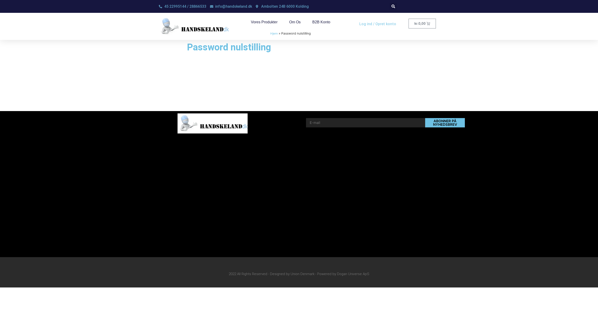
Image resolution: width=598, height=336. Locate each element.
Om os (295, 22)
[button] (393, 6)
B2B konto (321, 22)
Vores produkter (264, 22)
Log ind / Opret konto (377, 24)
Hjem (274, 33)
